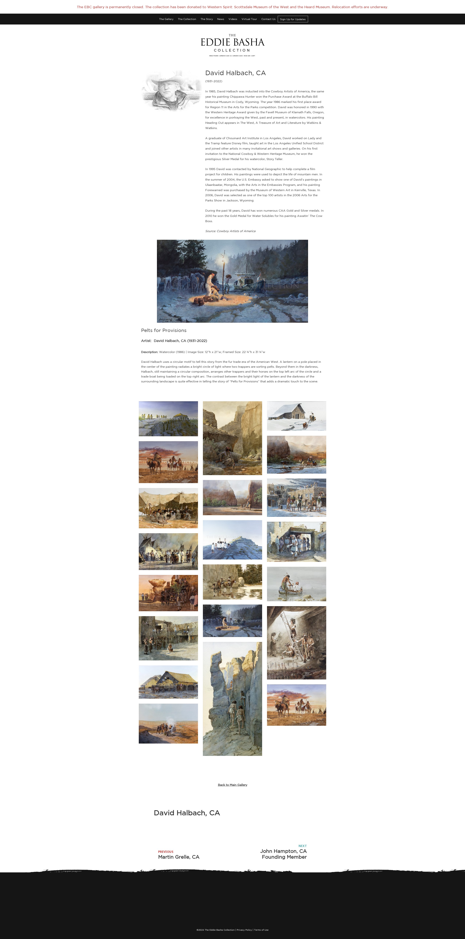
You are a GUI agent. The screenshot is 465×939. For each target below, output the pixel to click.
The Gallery (166, 19)
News (220, 19)
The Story (207, 19)
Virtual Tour (249, 19)
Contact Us (268, 19)
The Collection (187, 19)
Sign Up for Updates (293, 19)
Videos (233, 19)
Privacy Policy (244, 930)
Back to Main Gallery (232, 784)
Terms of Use (261, 930)
